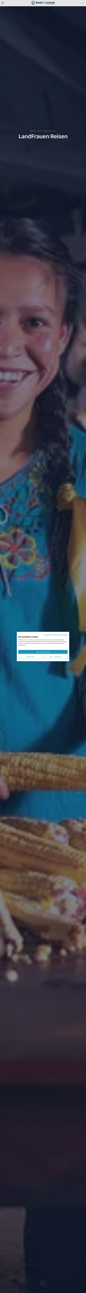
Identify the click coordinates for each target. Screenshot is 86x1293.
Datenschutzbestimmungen (56, 635)
